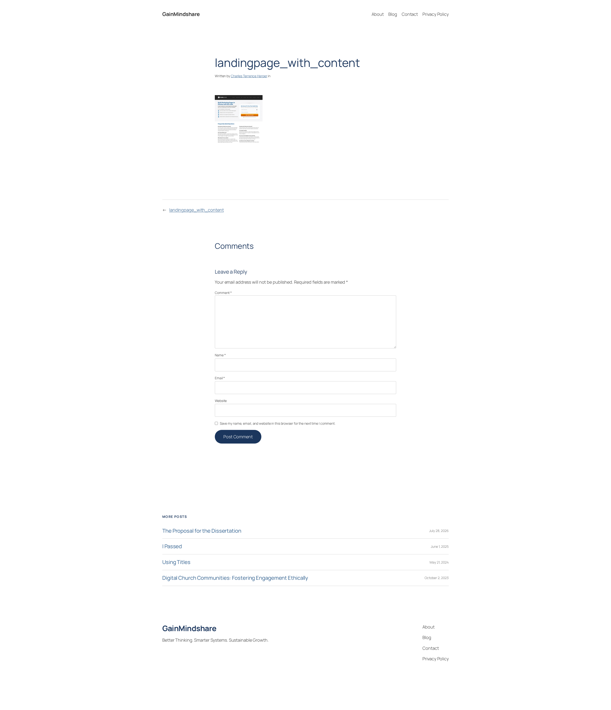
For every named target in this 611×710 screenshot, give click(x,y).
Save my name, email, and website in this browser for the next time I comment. (277, 423)
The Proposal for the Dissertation (201, 531)
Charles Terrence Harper (249, 76)
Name (220, 355)
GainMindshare (181, 14)
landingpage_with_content (196, 210)
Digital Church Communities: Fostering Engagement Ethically (235, 578)
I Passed (172, 546)
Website (221, 400)
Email (220, 378)
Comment (223, 292)
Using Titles (176, 562)
